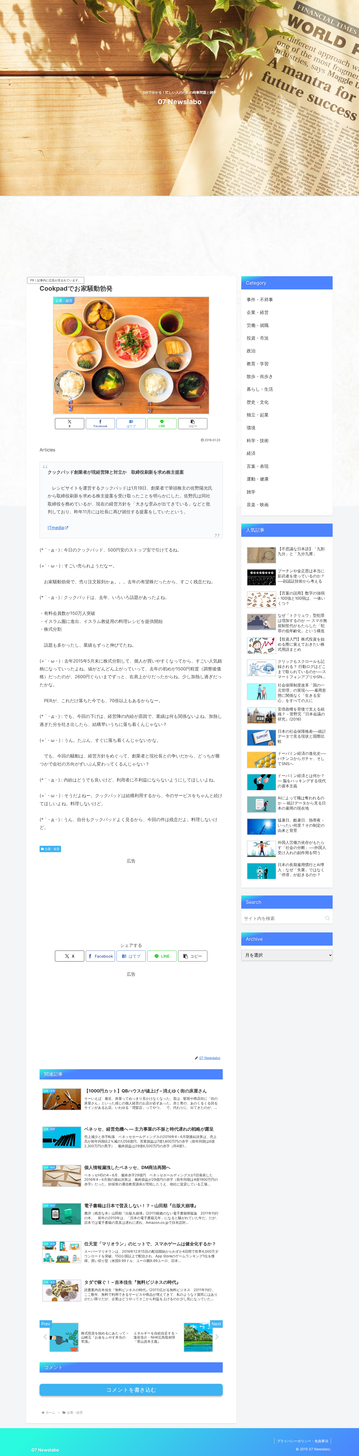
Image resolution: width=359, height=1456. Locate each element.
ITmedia (56, 527)
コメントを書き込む (131, 1390)
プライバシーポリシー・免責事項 (302, 1441)
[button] (192, 423)
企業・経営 (52, 849)
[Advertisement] (179, 236)
